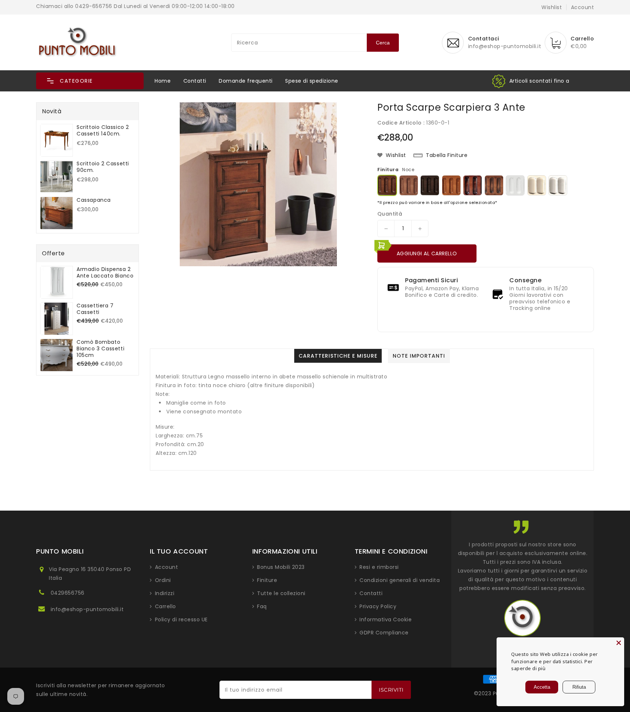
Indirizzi (165, 593)
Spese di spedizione (311, 80)
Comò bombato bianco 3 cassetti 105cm (100, 348)
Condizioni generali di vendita (399, 580)
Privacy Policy (377, 606)
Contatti (194, 80)
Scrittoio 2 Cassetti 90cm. (103, 166)
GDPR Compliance (384, 632)
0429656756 (68, 593)
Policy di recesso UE (181, 619)
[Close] (618, 642)
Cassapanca (94, 200)
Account (166, 567)
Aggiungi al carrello (427, 253)
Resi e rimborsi (379, 567)
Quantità (389, 213)
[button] (90, 80)
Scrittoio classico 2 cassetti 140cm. (103, 130)
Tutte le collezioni (281, 593)
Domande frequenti (246, 80)
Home (163, 80)
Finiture (267, 580)
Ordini (163, 580)
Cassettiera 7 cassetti (95, 308)
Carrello (165, 606)
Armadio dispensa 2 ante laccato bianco (105, 272)
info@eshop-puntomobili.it (87, 609)
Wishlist (551, 7)
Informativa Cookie (385, 619)
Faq (262, 606)
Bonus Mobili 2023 (281, 567)
